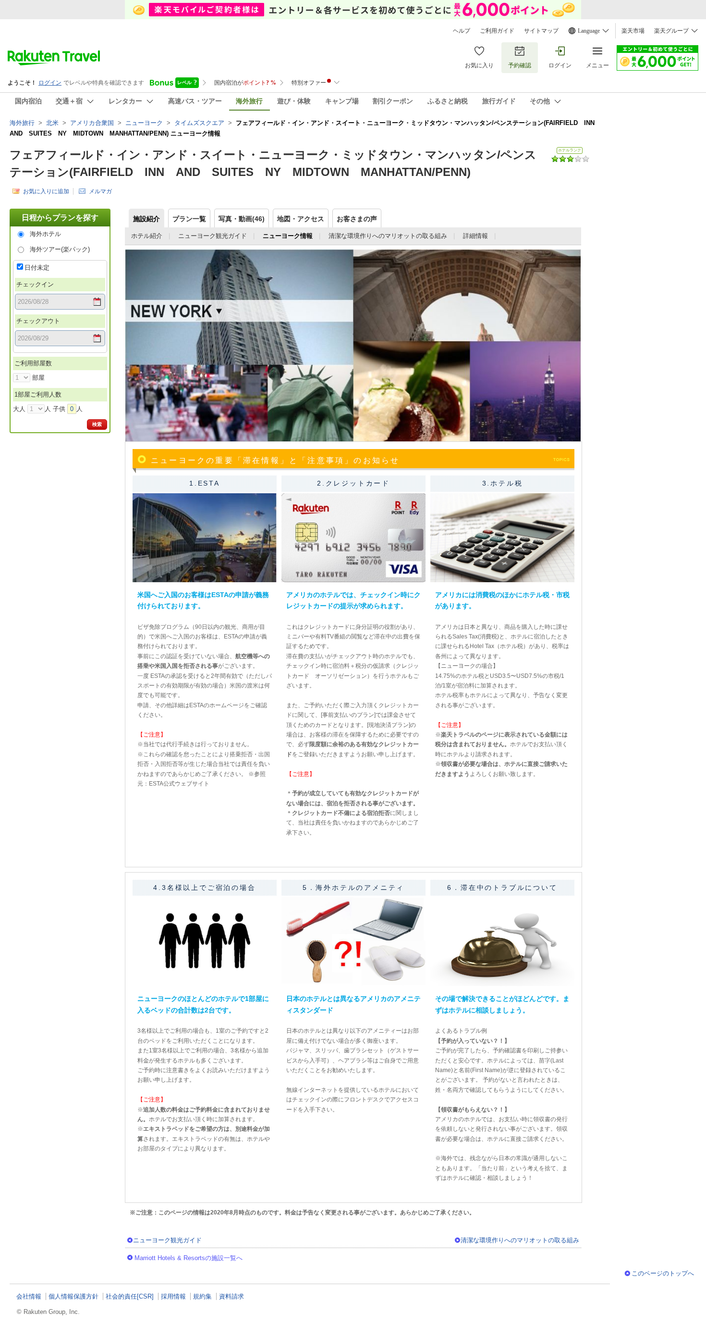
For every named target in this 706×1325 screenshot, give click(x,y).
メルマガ (100, 191)
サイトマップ (541, 30)
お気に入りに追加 (46, 191)
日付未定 (36, 267)
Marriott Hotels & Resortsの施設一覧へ (188, 1258)
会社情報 (28, 1296)
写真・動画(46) (242, 219)
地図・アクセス (300, 219)
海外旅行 (22, 122)
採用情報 (173, 1296)
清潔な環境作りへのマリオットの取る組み (388, 235)
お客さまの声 (357, 219)
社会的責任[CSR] (130, 1296)
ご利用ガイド (497, 30)
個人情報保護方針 (73, 1296)
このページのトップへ (663, 1273)
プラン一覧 (189, 219)
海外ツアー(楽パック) (60, 249)
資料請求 (231, 1296)
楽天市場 (633, 30)
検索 (97, 424)
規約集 (202, 1296)
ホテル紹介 (146, 235)
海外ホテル (45, 234)
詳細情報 (475, 235)
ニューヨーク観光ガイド (212, 235)
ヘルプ (461, 30)
